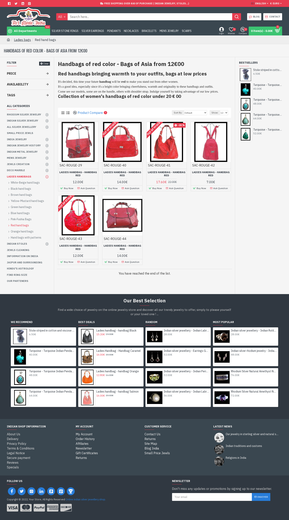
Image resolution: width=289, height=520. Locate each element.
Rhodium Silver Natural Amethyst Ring (254, 371)
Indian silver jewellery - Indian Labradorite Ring (187, 391)
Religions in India (236, 457)
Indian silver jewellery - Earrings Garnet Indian (187, 351)
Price (11, 73)
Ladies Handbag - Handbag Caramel (118, 351)
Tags (11, 95)
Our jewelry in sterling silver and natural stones (253, 434)
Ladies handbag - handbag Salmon (117, 391)
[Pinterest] (30, 3)
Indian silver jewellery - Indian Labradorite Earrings (187, 330)
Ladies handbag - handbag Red (78, 174)
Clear (46, 63)
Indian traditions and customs (244, 446)
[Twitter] (16, 3)
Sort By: (178, 112)
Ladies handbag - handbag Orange (117, 371)
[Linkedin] (23, 3)
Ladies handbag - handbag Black (116, 330)
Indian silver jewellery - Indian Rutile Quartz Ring (254, 330)
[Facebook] (10, 3)
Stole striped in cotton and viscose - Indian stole (267, 70)
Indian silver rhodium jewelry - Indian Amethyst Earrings (254, 351)
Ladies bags (22, 40)
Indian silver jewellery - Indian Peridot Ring (187, 371)
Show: (215, 112)
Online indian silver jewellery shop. (86, 499)
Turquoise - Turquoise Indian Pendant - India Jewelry (267, 85)
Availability (17, 84)
